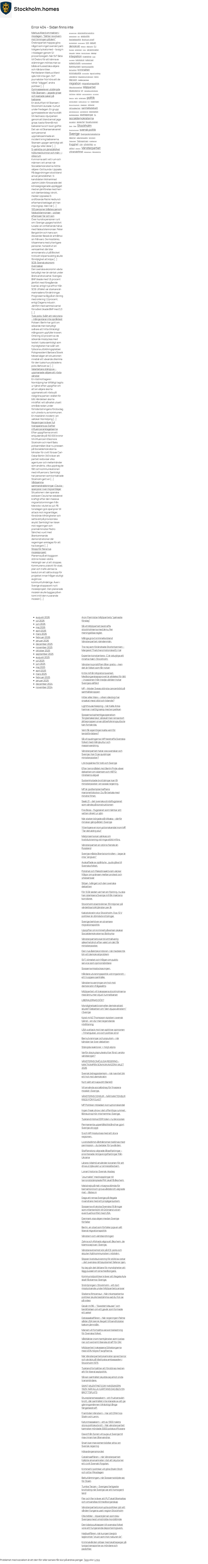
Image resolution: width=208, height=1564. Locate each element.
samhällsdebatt (89, 108)
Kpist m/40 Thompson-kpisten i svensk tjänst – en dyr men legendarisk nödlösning (102, 1021)
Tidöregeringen (82, 141)
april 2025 (41, 670)
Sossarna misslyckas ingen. (96, 968)
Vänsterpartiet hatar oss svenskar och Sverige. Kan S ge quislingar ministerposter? (102, 754)
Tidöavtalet (72, 141)
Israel (93, 57)
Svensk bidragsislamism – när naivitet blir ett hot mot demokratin (103, 1075)
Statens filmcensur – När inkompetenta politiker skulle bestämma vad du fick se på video (103, 1297)
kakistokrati (80, 60)
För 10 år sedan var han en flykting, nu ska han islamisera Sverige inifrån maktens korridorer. (103, 895)
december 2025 (44, 644)
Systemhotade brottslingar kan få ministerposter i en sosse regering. (100, 782)
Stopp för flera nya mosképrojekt (41, 550)
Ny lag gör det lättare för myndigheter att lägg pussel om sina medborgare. (103, 1269)
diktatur (83, 46)
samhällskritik (84, 112)
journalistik (72, 60)
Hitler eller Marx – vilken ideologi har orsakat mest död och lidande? (101, 699)
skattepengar (86, 114)
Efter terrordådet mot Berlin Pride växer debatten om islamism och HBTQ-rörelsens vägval (103, 772)
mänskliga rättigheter (91, 91)
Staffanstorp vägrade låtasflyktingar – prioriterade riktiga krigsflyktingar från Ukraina (102, 1154)
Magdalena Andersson (85, 77)
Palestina (71, 98)
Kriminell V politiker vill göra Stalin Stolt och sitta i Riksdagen (102, 1470)
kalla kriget (89, 60)
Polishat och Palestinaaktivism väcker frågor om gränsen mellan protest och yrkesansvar (102, 874)
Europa (71, 50)
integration (75, 56)
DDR (87, 43)
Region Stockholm (74, 105)
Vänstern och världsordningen (98, 1236)
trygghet (73, 144)
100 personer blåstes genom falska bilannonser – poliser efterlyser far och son (46, 213)
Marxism (73, 79)
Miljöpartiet (89, 87)
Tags (86, 1560)
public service (83, 102)
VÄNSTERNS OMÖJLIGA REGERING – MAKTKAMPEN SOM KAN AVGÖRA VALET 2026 (103, 1065)
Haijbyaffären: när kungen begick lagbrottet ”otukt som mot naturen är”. (102, 1535)
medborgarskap (83, 80)
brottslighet (73, 43)
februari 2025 (43, 677)
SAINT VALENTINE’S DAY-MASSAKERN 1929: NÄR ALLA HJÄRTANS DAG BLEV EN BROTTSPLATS (103, 1389)
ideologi (93, 53)
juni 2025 (40, 664)
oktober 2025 (43, 650)
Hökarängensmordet (93, 1451)
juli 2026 (40, 620)
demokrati (74, 46)
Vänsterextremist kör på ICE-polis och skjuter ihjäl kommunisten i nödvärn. (102, 1251)
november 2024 (44, 687)
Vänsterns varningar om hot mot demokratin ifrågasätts (99, 984)
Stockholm (84, 126)
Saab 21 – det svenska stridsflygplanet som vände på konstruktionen (102, 803)
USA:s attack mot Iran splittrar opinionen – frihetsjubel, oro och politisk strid (103, 1031)
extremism (78, 50)
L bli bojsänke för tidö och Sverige (99, 763)
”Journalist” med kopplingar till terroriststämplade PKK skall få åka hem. (103, 1178)
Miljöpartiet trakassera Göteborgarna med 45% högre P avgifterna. (101, 1349)
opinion (78, 94)
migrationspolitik (90, 83)
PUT (89, 102)
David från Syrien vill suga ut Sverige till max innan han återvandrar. (102, 1435)
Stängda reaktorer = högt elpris (98, 1047)
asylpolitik (85, 36)
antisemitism (73, 33)
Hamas (78, 53)
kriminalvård (85, 73)
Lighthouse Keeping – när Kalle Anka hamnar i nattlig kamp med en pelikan (101, 707)
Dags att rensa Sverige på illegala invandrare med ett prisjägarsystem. (101, 1199)
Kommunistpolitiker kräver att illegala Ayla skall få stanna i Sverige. (104, 1278)
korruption (73, 70)
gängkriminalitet (93, 50)
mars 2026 (41, 634)
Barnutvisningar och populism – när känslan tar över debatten (100, 1040)
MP (82, 91)
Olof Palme (72, 94)
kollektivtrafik (75, 63)
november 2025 (44, 647)
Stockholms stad (74, 130)
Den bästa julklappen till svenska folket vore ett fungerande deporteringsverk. (102, 1526)
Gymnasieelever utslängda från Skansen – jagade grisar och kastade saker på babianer (46, 94)
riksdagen (83, 105)
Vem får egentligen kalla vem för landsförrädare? (99, 731)
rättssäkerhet (75, 108)
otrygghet (96, 94)
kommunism (75, 66)
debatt (93, 43)
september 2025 (45, 654)
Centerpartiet (81, 43)
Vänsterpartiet (91, 148)
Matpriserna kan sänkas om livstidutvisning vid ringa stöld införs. (101, 838)
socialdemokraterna (81, 118)
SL (95, 115)
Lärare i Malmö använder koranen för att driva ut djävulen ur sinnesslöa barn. (103, 1164)
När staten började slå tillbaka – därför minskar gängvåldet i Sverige (102, 820)
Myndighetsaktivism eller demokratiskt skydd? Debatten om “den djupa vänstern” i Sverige (104, 1009)
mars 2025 (41, 674)
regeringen (95, 101)
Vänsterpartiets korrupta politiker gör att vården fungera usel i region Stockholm (103, 1509)
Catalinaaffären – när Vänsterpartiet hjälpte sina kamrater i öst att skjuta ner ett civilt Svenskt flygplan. (103, 1460)
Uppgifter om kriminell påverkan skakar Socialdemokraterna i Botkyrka (102, 932)
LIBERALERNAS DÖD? (93, 1000)
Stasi (74, 126)
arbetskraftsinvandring (86, 33)
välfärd (71, 148)
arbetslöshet (73, 36)
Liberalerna (73, 77)
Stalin (70, 126)
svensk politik (88, 129)
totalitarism (93, 141)
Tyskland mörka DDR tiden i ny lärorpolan (103, 1119)
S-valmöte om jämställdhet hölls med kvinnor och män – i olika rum (46, 153)
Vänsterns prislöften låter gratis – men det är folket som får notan (102, 666)
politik (91, 98)
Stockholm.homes (36, 8)
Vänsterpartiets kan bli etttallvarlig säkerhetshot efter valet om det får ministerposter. (100, 942)
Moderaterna (74, 90)
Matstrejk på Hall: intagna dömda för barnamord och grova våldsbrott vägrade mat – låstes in (103, 1189)
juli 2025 (40, 660)
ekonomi (90, 46)
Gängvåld (72, 53)
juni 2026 (41, 624)
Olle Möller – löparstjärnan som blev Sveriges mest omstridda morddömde (102, 1517)
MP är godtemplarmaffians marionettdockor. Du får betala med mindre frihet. (100, 792)
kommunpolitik (88, 66)
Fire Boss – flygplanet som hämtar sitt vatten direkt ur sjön (101, 811)
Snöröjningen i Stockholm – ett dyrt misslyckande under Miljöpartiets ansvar (103, 1286)
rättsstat (91, 105)
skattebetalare (74, 115)
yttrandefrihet (76, 151)
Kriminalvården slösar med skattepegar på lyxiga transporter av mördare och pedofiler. (104, 1545)
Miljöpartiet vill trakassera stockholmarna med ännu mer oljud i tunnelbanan (104, 993)
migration (75, 83)
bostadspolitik (75, 39)
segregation (93, 111)
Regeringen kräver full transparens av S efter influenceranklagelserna (44, 426)
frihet (84, 50)
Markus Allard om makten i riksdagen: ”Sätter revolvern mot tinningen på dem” (46, 36)
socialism (72, 122)
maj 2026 (40, 627)
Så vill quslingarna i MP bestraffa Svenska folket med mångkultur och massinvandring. (103, 742)
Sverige (74, 134)
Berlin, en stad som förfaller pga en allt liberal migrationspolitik (102, 1229)
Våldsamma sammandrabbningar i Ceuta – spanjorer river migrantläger (47, 486)
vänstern (77, 148)
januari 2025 (42, 680)
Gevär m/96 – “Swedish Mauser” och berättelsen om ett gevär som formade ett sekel (102, 1309)
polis (76, 98)
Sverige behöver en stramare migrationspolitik (97, 923)
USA (81, 144)
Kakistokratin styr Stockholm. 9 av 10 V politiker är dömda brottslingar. (102, 914)
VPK (95, 144)
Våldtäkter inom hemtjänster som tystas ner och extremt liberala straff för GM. (103, 1340)
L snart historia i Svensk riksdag (98, 1171)
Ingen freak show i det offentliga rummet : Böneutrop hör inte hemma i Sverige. (104, 1112)
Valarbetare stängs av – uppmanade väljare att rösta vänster (46, 372)
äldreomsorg (87, 152)
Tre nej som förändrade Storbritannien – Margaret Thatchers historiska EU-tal (103, 648)
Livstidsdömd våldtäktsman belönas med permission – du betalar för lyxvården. (103, 1143)
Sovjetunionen (92, 122)
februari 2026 (43, 637)
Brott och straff (88, 39)
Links (97, 1560)
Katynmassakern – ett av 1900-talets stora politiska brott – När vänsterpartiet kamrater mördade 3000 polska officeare (103, 1425)
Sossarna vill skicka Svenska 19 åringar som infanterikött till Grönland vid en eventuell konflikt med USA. (102, 1210)
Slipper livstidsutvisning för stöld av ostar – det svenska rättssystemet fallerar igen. (104, 1260)
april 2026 (41, 630)
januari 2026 (42, 640)
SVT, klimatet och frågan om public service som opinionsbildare (100, 961)
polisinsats (82, 98)
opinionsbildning (87, 94)
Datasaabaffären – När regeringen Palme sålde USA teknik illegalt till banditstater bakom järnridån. (103, 1321)
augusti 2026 (43, 617)
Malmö (96, 77)
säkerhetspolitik (82, 138)
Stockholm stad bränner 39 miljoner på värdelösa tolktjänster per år (102, 905)
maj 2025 (40, 667)
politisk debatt (73, 102)
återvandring (96, 152)
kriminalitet (84, 69)
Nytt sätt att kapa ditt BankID (97, 1082)
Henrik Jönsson (85, 53)
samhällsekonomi (74, 112)
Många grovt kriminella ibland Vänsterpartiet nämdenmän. (97, 640)
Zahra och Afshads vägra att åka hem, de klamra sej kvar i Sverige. (103, 1243)
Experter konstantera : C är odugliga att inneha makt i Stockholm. (103, 657)
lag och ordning (95, 73)
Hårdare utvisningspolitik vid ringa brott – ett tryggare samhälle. (104, 975)
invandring (87, 56)
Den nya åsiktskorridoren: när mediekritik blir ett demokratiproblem (103, 952)
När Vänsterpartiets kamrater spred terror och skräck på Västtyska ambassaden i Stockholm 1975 (104, 1359)
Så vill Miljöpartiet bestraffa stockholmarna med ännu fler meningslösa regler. (97, 629)
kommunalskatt (87, 63)
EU (95, 46)
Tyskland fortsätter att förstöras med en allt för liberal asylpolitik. (103, 1370)
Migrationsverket (75, 87)
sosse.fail (81, 122)
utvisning (88, 144)
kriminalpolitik (75, 73)
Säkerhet (72, 138)
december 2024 (44, 684)
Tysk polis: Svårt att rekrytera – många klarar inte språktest (46, 317)
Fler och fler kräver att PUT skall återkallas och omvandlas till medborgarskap (104, 1500)
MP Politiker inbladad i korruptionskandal (103, 1105)
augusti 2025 (43, 657)
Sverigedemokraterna (90, 134)
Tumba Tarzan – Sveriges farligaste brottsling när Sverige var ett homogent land (103, 1490)
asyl (79, 36)
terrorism (92, 138)
